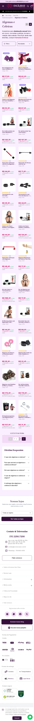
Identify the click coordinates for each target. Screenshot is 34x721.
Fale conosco (17, 558)
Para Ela (15, 15)
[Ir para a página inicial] (16, 6)
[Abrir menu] (3, 6)
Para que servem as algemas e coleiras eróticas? (14, 464)
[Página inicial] (3, 15)
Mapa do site (7, 597)
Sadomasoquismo (7, 17)
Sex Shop (8, 15)
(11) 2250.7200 (17, 536)
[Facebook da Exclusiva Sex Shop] (20, 614)
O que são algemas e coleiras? (14, 457)
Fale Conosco (8, 603)
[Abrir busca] (28, 6)
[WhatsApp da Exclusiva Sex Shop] (13, 614)
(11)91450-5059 (20, 550)
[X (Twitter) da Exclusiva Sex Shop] (26, 614)
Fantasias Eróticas (21, 38)
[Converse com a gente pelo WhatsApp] (30, 717)
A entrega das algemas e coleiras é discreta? (12, 484)
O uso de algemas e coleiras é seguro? (14, 477)
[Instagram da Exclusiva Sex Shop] (7, 614)
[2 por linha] (30, 24)
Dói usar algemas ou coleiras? (14, 470)
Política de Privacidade (10, 591)
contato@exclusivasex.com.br (17, 547)
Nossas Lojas (7, 573)
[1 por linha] (26, 24)
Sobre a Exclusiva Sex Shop (12, 567)
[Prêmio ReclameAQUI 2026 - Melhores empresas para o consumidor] (21, 694)
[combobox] (24, 44)
